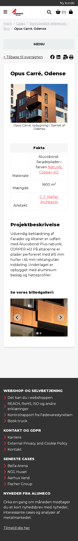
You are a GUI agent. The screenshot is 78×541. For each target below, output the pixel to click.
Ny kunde (67, 3)
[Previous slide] (17, 317)
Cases (20, 23)
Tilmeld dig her (16, 528)
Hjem (7, 23)
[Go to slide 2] (40, 333)
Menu (39, 44)
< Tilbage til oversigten (23, 57)
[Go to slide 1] (37, 333)
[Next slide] (60, 317)
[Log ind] (72, 12)
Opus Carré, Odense (30, 29)
